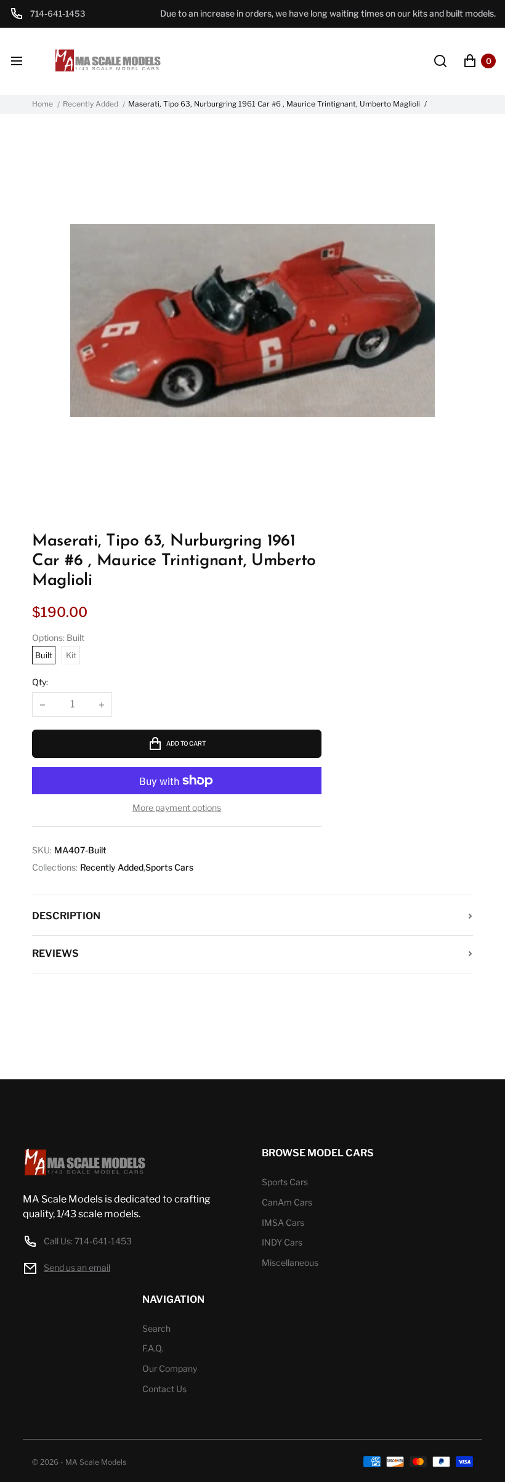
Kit (71, 655)
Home (42, 104)
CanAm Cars (287, 1202)
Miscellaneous (290, 1262)
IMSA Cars (283, 1222)
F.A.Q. (152, 1348)
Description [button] (66, 916)
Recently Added (90, 104)
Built (43, 655)
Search (156, 1328)
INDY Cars (282, 1242)
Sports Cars (169, 867)
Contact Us (164, 1388)
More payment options (176, 808)
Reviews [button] (55, 953)
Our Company (169, 1368)
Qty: (40, 682)
